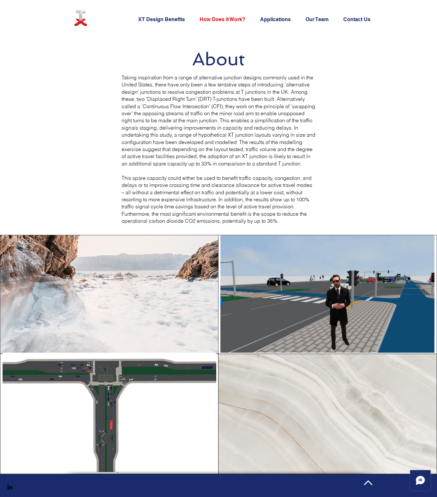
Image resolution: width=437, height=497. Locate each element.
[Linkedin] (9, 487)
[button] (426, 346)
